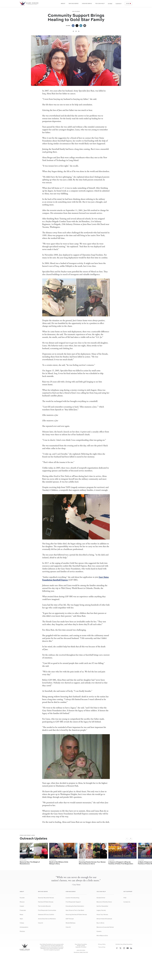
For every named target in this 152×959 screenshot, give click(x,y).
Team (21, 918)
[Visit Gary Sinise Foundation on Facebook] (117, 948)
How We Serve (87, 3)
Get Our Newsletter (102, 906)
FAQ (125, 897)
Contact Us (127, 902)
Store (110, 3)
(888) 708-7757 (84, 952)
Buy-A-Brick (100, 923)
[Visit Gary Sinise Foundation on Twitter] (120, 948)
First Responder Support (73, 902)
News (21, 914)
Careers (99, 931)
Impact (22, 906)
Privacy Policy (102, 944)
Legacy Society (101, 910)
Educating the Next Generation (75, 906)
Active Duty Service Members (47, 918)
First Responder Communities (47, 910)
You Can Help (99, 3)
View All (40, 923)
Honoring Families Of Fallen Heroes (76, 914)
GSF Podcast (70, 918)
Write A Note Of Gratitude (104, 918)
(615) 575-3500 (81, 950)
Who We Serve (73, 3)
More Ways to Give (102, 935)
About (63, 3)
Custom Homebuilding (72, 897)
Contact (118, 3)
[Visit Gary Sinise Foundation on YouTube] (128, 948)
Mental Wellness (70, 923)
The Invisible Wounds (44, 906)
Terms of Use (101, 947)
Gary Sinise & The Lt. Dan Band (75, 910)
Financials (23, 910)
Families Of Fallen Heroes (45, 902)
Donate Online (101, 897)
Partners (22, 931)
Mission (22, 902)
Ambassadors (24, 927)
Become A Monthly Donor (104, 902)
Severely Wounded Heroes (46, 897)
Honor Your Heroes (102, 914)
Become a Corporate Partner (105, 927)
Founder (22, 897)
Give (127, 3)
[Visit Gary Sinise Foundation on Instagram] (124, 948)
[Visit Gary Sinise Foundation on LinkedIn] (131, 948)
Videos (22, 923)
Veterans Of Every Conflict (46, 914)
